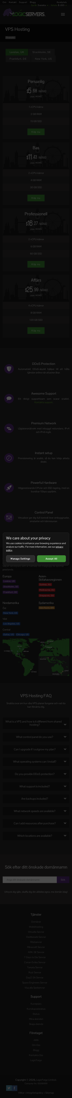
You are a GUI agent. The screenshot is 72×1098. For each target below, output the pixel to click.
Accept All (51, 558)
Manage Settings (20, 558)
